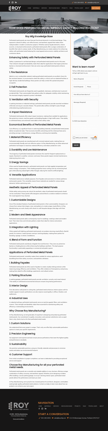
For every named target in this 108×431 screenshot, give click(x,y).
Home (32, 25)
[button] (95, 8)
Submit (76, 145)
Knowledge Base (40, 25)
